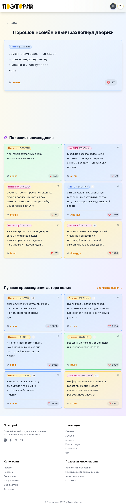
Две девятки (11, 485)
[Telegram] (21, 440)
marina (14, 214)
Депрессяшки (11, 480)
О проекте (71, 448)
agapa (13, 175)
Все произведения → (109, 287)
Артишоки (9, 489)
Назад (13, 22)
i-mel (13, 253)
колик (17, 82)
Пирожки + (19, 148)
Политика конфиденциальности (82, 472)
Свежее (69, 431)
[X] (16, 440)
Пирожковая (80, 375)
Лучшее (69, 435)
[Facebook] (10, 440)
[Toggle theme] (113, 6)
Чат (67, 453)
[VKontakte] (5, 440)
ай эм (73, 175)
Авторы (69, 440)
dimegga (75, 253)
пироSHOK (79, 148)
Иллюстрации (72, 444)
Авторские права (74, 476)
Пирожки (8, 467)
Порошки (20, 47)
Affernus (75, 214)
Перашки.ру (19, 187)
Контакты (70, 480)
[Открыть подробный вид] (57, 147)
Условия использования (78, 467)
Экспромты (10, 476)
